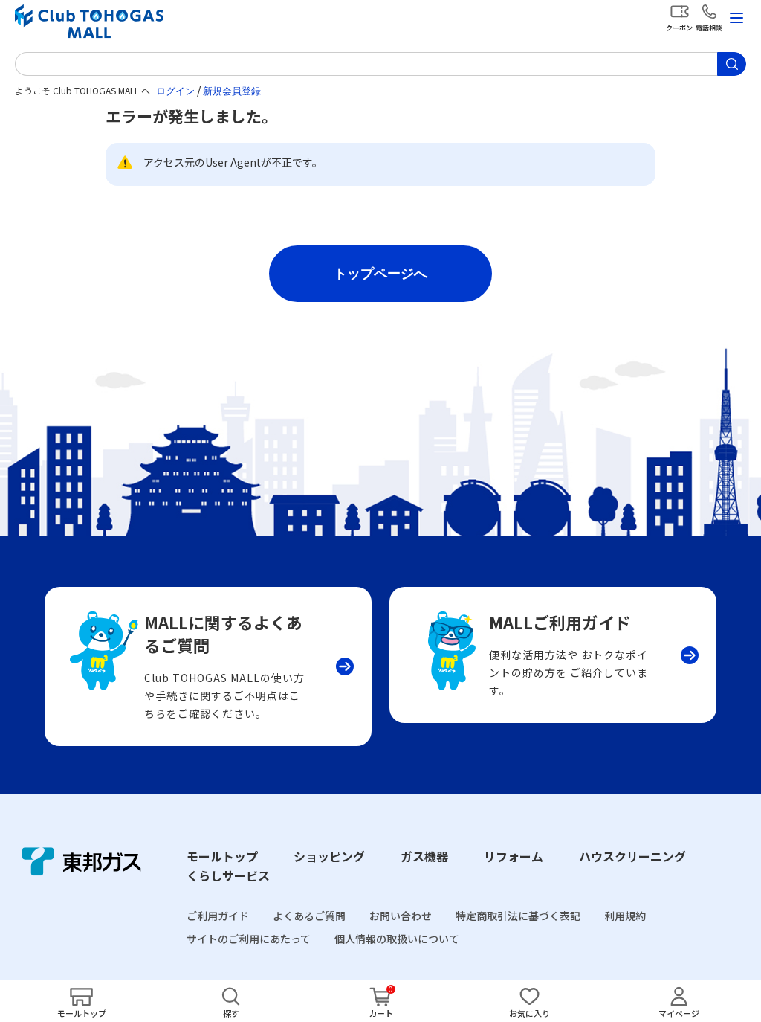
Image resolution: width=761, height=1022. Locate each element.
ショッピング (329, 856)
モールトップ (222, 856)
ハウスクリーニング (632, 856)
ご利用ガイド (218, 915)
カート (381, 1013)
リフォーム (513, 856)
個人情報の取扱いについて (396, 938)
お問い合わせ (400, 915)
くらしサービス (228, 875)
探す (231, 1013)
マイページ (678, 1013)
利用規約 (625, 915)
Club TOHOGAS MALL (89, 21)
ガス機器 (424, 856)
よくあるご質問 (309, 915)
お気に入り (529, 1013)
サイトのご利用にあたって (249, 938)
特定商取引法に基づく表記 (518, 915)
